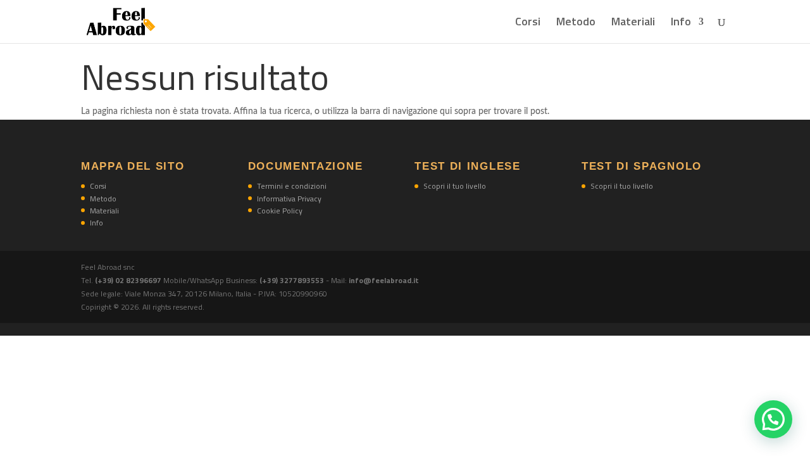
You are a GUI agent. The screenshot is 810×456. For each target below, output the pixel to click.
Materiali (633, 23)
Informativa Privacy (289, 199)
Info (681, 23)
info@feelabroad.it (384, 280)
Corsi (527, 23)
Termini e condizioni (292, 186)
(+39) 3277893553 (291, 280)
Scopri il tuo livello (454, 186)
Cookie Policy (279, 211)
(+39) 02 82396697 (129, 280)
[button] (773, 419)
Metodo (575, 23)
